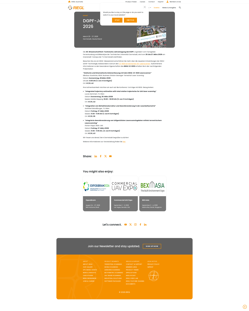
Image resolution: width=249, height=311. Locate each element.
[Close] (144, 7)
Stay (117, 20)
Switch (130, 20)
